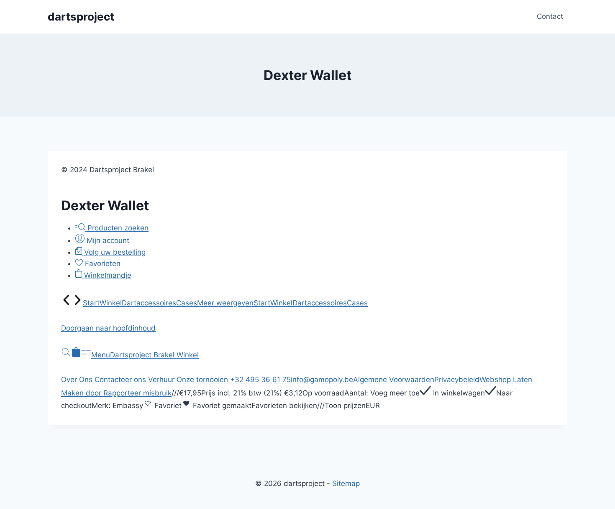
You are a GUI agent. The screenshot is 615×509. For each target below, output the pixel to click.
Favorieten (101, 263)
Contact (550, 16)
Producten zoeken (117, 228)
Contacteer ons (121, 379)
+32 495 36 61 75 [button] (260, 379)
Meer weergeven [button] (225, 303)
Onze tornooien (203, 379)
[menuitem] (66, 303)
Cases (186, 303)
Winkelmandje (106, 275)
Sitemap (346, 483)
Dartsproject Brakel (143, 355)
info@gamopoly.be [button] (322, 379)
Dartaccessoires (149, 303)
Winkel (111, 303)
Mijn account (107, 240)
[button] (307, 328)
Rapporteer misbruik (137, 393)
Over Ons (78, 379)
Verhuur (162, 379)
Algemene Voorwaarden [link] (393, 379)
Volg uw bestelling (114, 252)
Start (91, 303)
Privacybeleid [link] (456, 379)
